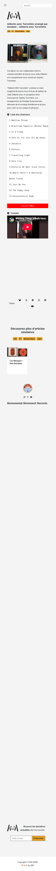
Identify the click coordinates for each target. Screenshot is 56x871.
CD (9, 31)
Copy (45, 119)
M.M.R (24, 865)
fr (12, 31)
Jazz (28, 31)
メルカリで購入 (28, 206)
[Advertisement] (28, 268)
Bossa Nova (19, 31)
